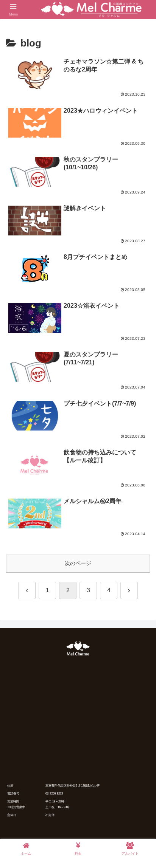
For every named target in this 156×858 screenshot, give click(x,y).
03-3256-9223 (54, 793)
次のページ (78, 563)
